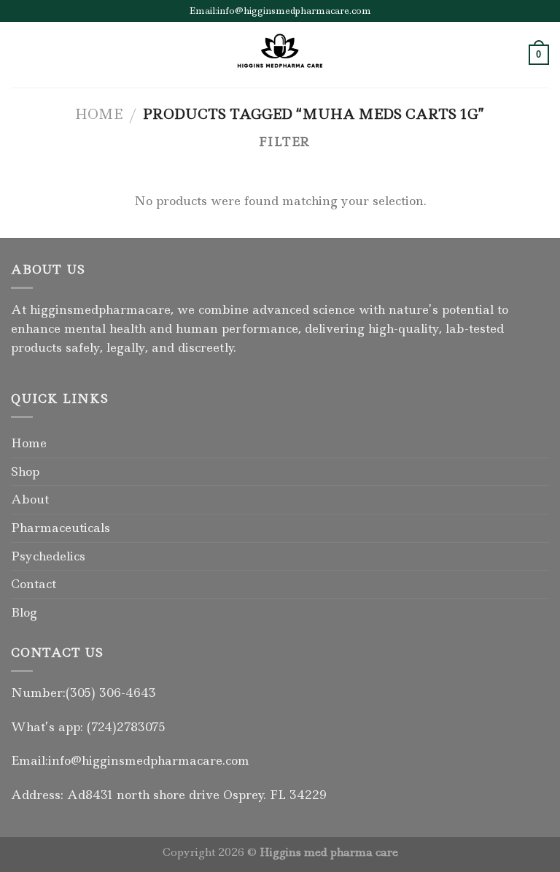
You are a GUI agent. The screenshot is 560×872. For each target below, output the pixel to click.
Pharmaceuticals (60, 528)
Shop (25, 471)
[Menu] (19, 54)
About (30, 499)
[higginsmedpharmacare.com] (280, 55)
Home (98, 113)
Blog (24, 612)
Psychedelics (48, 556)
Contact (33, 584)
